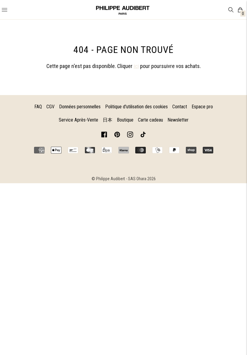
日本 (107, 120)
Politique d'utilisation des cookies (136, 107)
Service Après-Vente (78, 120)
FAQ (38, 107)
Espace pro (202, 107)
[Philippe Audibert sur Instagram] (130, 135)
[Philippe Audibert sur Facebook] (104, 135)
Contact (179, 107)
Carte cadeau (150, 120)
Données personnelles (80, 107)
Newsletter (178, 120)
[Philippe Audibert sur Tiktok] (143, 135)
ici (136, 66)
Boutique (125, 120)
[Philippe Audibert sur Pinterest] (117, 135)
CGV (50, 107)
